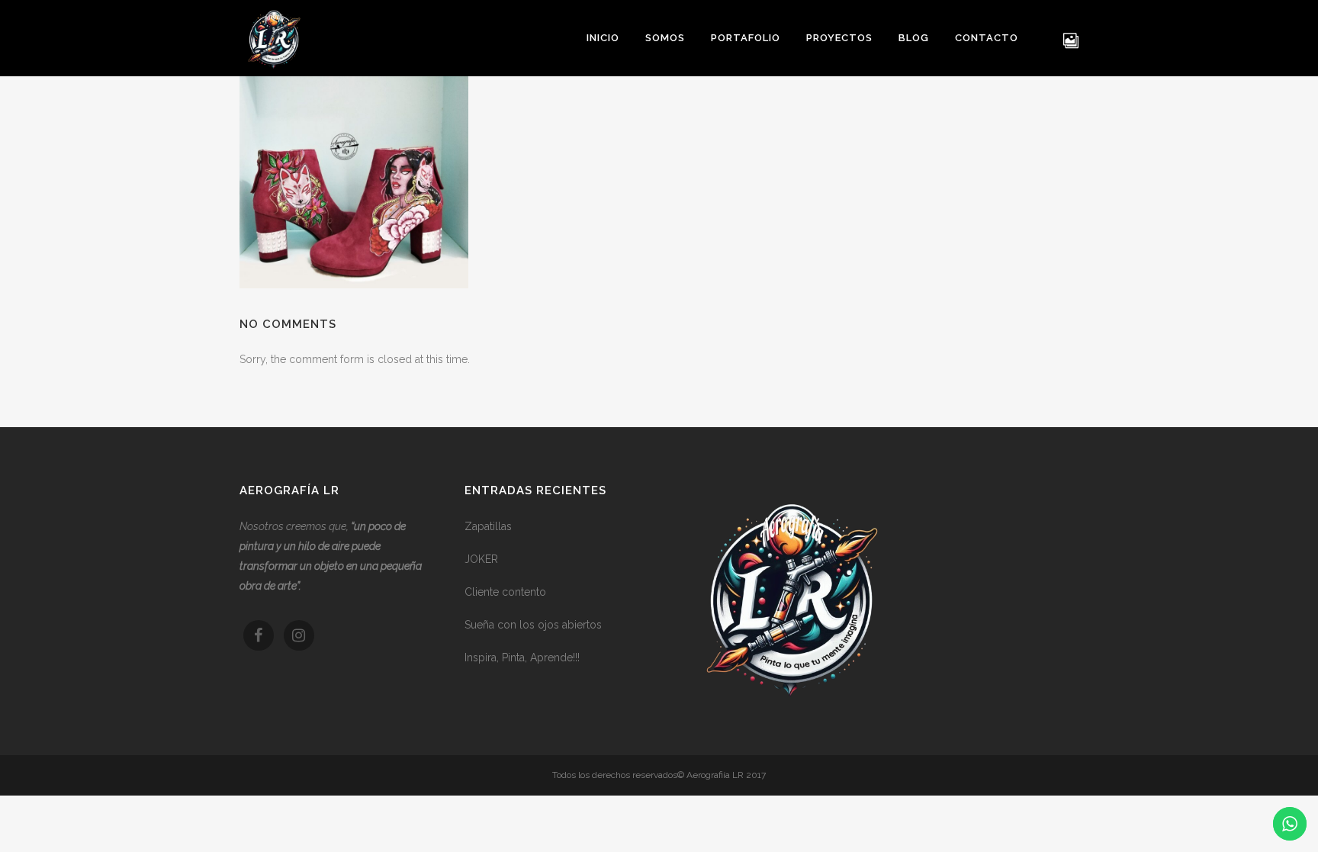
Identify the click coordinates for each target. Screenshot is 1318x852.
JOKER (481, 559)
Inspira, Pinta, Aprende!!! (522, 657)
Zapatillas (488, 526)
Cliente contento (505, 592)
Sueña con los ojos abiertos (533, 625)
